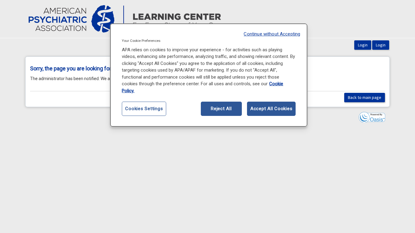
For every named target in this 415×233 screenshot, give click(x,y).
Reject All (221, 108)
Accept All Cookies (271, 108)
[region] (208, 75)
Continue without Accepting (272, 34)
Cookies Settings (144, 108)
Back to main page (364, 97)
